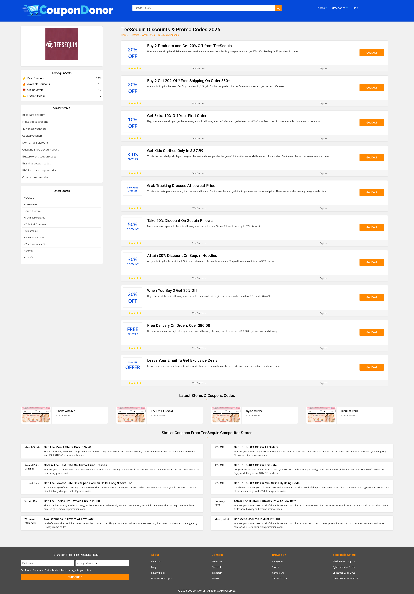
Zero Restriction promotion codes (265, 526)
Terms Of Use (279, 578)
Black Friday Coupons (344, 561)
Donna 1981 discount (35, 142)
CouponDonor (196, 590)
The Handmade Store (37, 244)
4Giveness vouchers (34, 128)
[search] (278, 8)
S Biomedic (31, 230)
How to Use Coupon (161, 578)
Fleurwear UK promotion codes (250, 455)
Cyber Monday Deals (344, 567)
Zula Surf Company (35, 224)
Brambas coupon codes (36, 163)
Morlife (29, 257)
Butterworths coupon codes (39, 156)
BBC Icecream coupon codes (39, 170)
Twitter (215, 578)
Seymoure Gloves (35, 217)
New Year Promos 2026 (345, 578)
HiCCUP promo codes (80, 491)
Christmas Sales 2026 (344, 572)
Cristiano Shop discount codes (40, 149)
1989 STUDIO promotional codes (66, 455)
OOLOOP (30, 197)
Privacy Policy (158, 572)
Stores (275, 567)
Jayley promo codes (60, 473)
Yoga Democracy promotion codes (68, 508)
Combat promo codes (35, 177)
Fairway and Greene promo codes (264, 508)
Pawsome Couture (35, 237)
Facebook (217, 561)
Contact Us (278, 572)
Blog (153, 567)
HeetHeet (31, 204)
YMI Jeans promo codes (273, 491)
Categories (277, 561)
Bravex (29, 250)
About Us (156, 561)
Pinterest (216, 567)
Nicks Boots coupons (35, 121)
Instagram (217, 572)
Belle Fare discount (33, 115)
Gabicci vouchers (32, 135)
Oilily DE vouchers (268, 473)
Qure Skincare (33, 211)
